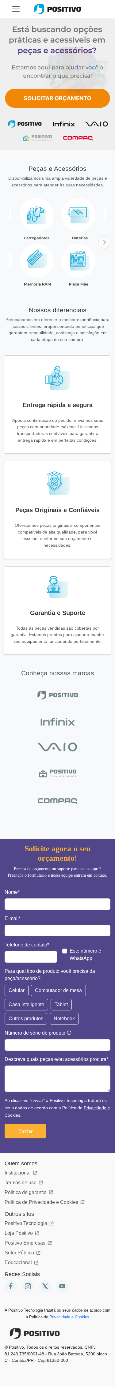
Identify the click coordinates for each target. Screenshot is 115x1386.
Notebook (64, 1018)
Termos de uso (21, 1182)
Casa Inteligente (26, 1004)
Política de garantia (26, 1192)
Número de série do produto (35, 1033)
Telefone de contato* (27, 944)
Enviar (25, 1131)
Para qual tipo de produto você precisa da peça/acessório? (50, 974)
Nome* (12, 892)
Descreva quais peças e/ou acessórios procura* (56, 1059)
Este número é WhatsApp (85, 954)
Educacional (19, 1262)
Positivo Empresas (26, 1243)
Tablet (61, 1004)
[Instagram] (28, 1286)
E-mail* (13, 918)
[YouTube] (62, 1286)
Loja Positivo (19, 1233)
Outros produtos (26, 1018)
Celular (17, 990)
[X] (45, 1286)
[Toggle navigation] (16, 9)
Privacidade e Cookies (69, 1317)
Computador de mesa (58, 990)
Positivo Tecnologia (26, 1223)
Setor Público (20, 1252)
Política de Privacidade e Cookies (42, 1202)
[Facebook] (11, 1286)
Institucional (18, 1172)
